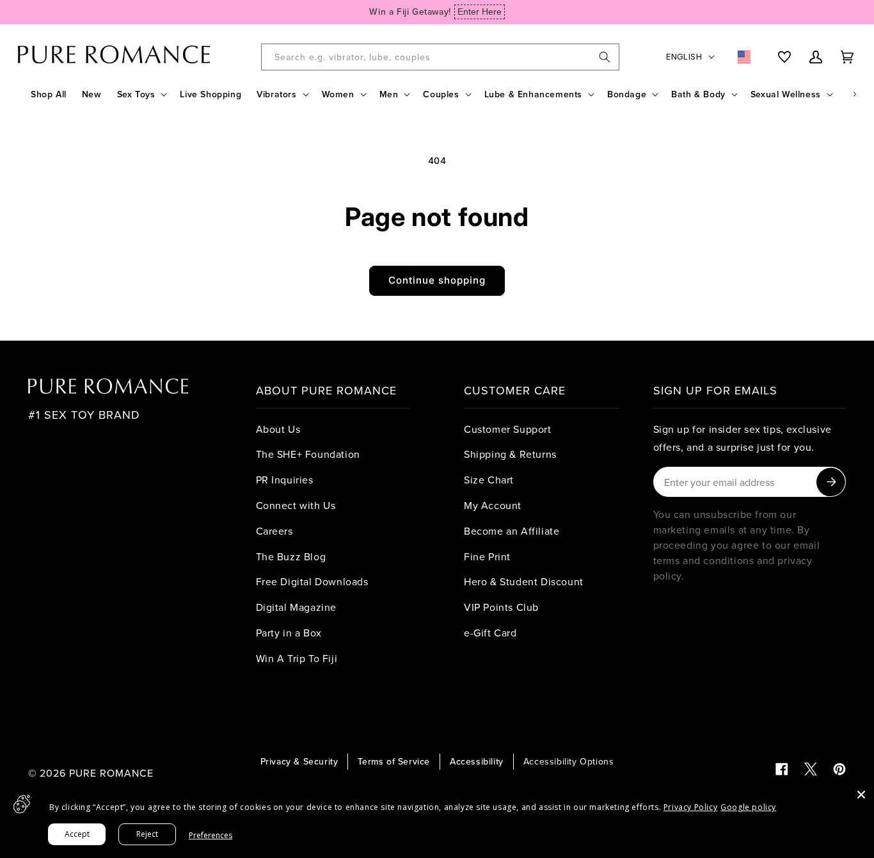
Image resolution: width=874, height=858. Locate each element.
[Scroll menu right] (854, 94)
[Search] (605, 57)
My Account (492, 505)
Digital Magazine (296, 607)
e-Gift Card (490, 633)
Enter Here (479, 11)
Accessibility (477, 761)
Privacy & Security (299, 761)
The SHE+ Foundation (308, 454)
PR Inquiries (285, 480)
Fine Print (487, 556)
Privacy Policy (690, 807)
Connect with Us (296, 505)
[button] (141, 94)
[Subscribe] (830, 481)
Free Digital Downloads (312, 581)
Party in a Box (289, 633)
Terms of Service (394, 761)
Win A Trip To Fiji (297, 658)
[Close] (861, 794)
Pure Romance (111, 773)
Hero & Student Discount (524, 581)
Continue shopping (437, 280)
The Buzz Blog (291, 556)
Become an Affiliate (511, 531)
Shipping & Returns (510, 454)
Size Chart (489, 480)
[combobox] (440, 57)
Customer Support (508, 429)
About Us (278, 429)
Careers (274, 531)
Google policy (748, 807)
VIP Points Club (501, 607)
